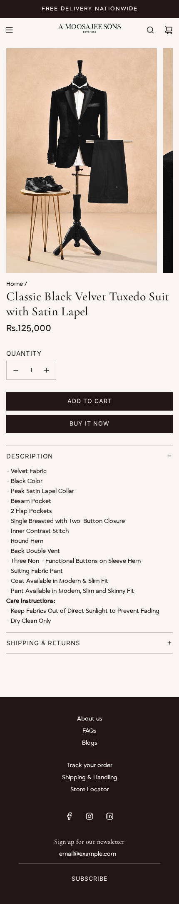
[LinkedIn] (109, 816)
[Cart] (168, 30)
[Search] (150, 30)
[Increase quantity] (46, 370)
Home (15, 283)
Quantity (24, 353)
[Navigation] (9, 30)
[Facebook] (69, 816)
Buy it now (89, 423)
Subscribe (89, 878)
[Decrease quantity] (16, 370)
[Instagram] (89, 816)
